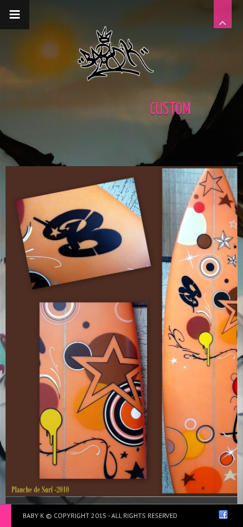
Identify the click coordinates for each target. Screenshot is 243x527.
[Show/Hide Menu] (14, 14)
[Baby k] (116, 53)
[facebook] (223, 514)
